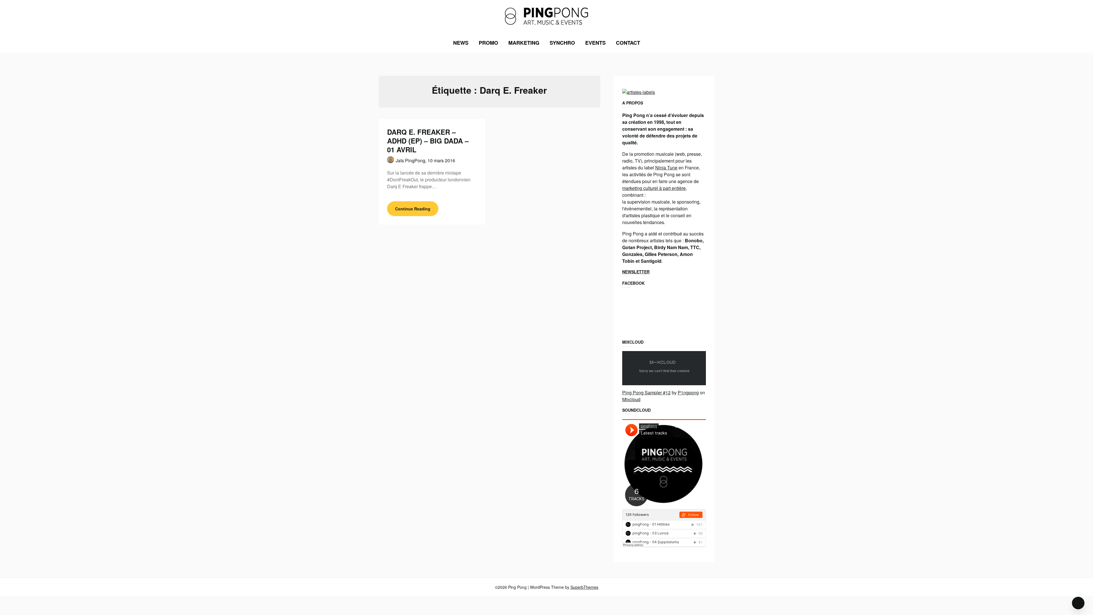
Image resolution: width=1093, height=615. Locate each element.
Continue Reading (412, 209)
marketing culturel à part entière (654, 188)
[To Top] (1078, 603)
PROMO (488, 42)
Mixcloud (631, 399)
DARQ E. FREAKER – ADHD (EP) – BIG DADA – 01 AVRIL (428, 140)
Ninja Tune (666, 167)
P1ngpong (688, 392)
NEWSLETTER (636, 271)
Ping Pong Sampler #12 (646, 392)
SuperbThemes (584, 587)
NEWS (461, 42)
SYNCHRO (562, 42)
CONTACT (628, 42)
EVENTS (595, 42)
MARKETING (523, 42)
